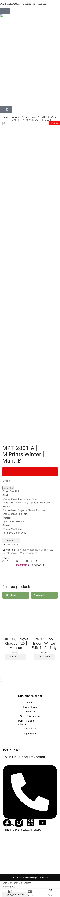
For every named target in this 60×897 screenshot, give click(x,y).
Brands (25, 117)
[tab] (22, 565)
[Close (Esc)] (0, 678)
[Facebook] (8, 561)
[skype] (35, 561)
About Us (30, 711)
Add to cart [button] (16, 657)
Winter (24, 553)
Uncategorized (10, 553)
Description (8, 488)
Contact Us (30, 728)
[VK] (12, 561)
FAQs (30, 702)
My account (30, 733)
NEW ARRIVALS (43, 549)
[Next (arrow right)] (1, 681)
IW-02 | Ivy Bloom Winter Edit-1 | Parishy (44, 643)
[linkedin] (26, 561)
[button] (5, 11)
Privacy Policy (30, 707)
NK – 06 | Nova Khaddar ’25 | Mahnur (15, 643)
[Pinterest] (17, 561)
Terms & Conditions (30, 716)
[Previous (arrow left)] (0, 681)
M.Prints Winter (49, 117)
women (15, 117)
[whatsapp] (31, 561)
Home (6, 117)
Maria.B (35, 117)
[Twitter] (4, 561)
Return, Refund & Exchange (25, 722)
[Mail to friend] (21, 561)
